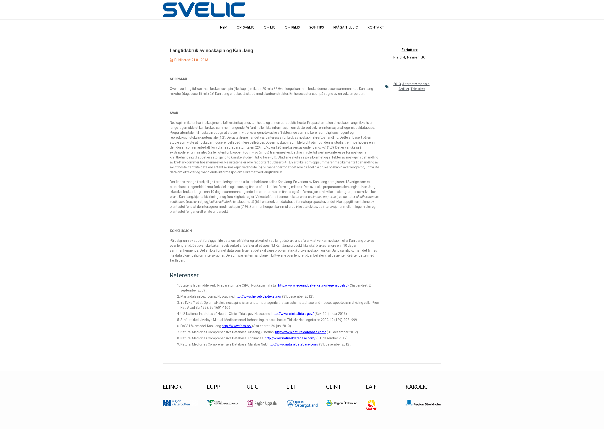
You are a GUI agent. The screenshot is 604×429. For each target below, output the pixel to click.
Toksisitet (418, 89)
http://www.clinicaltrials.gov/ (293, 314)
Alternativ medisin (415, 84)
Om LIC (269, 27)
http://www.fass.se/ (237, 326)
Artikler (403, 89)
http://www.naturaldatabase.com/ (300, 332)
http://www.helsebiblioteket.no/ (258, 296)
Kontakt (375, 27)
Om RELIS (292, 27)
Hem (223, 27)
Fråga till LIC (345, 27)
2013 (397, 84)
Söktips (316, 27)
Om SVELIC (245, 27)
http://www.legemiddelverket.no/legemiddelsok (313, 285)
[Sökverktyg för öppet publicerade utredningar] (204, 9)
